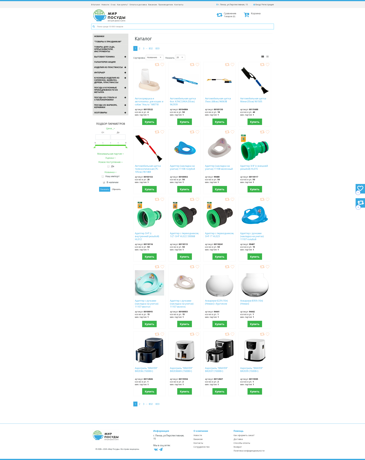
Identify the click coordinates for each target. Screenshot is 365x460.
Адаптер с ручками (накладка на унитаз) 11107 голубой (252, 236)
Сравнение (230, 15)
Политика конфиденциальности (249, 450)
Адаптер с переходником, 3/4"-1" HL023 (219, 235)
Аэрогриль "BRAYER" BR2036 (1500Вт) (146, 370)
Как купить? (122, 4)
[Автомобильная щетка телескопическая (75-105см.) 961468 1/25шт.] (149, 161)
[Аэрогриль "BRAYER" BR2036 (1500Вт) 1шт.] (149, 363)
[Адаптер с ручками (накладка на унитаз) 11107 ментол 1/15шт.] (149, 296)
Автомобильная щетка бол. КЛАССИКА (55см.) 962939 (183, 101)
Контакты (178, 4)
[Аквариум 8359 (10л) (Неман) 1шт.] (255, 296)
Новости (105, 4)
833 (157, 48)
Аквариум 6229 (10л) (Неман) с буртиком (217, 302)
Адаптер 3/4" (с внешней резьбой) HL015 (254, 167)
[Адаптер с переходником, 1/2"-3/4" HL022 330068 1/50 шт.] (184, 228)
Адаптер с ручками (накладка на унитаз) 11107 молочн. (181, 303)
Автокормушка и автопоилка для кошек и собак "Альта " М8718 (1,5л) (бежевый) (149, 101)
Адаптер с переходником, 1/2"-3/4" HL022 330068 (184, 235)
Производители (165, 4)
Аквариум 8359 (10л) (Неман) (251, 302)
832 (151, 48)
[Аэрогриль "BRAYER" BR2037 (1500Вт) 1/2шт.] (219, 363)
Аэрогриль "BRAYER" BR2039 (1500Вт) (251, 370)
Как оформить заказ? (244, 435)
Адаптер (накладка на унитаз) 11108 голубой (182, 167)
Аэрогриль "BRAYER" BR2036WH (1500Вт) (181, 370)
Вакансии (152, 4)
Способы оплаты (242, 443)
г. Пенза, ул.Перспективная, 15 (233, 4)
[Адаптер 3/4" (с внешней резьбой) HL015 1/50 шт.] (254, 161)
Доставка (238, 439)
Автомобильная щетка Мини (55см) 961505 (254, 100)
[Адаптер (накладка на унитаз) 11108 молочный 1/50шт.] (219, 161)
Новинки (99, 36)
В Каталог (95, 4)
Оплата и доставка (138, 4)
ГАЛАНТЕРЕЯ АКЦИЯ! (105, 62)
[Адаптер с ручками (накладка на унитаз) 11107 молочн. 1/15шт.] (184, 296)
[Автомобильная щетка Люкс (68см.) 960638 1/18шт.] (219, 94)
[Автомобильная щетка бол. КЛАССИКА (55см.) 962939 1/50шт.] (184, 94)
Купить (149, 122)
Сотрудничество (201, 446)
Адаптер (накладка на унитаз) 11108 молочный (219, 167)
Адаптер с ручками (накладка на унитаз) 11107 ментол (146, 303)
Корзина (255, 13)
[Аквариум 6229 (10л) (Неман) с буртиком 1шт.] (219, 296)
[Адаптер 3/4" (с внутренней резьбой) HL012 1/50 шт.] (149, 228)
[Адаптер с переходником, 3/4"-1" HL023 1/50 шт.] (219, 228)
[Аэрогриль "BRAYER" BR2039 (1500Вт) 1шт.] (255, 363)
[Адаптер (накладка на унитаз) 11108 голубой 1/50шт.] (184, 161)
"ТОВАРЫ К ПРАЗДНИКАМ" (107, 41)
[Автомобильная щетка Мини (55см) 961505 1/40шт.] (255, 94)
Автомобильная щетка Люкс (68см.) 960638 (218, 100)
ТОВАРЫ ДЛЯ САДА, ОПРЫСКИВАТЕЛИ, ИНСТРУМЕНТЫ (104, 49)
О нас (113, 4)
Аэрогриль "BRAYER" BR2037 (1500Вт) (216, 370)
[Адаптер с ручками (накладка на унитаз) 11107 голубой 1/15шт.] (254, 228)
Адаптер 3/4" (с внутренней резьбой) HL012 (147, 236)
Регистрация (267, 4)
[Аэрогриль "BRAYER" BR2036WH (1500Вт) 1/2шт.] (184, 363)
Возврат (238, 446)
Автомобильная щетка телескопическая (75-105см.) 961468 (148, 168)
